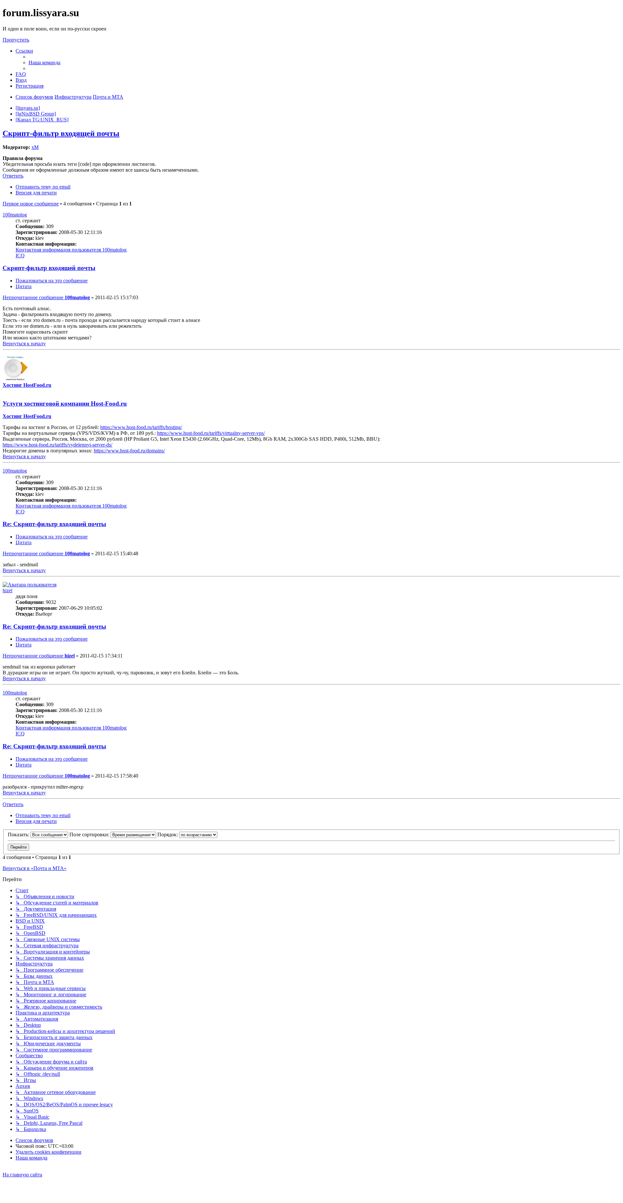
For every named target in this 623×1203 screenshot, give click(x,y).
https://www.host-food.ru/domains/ (129, 450)
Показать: (19, 834)
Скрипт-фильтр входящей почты (61, 133)
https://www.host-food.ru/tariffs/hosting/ (141, 427)
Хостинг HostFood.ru (27, 385)
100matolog (15, 214)
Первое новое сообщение (31, 203)
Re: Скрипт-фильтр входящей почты (54, 524)
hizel (7, 590)
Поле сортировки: (90, 834)
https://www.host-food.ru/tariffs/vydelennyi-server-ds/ (57, 445)
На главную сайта (22, 1174)
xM (35, 147)
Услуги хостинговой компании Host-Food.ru (65, 403)
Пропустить (16, 40)
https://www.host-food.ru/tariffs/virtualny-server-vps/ (211, 433)
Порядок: (168, 834)
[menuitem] (44, 62)
